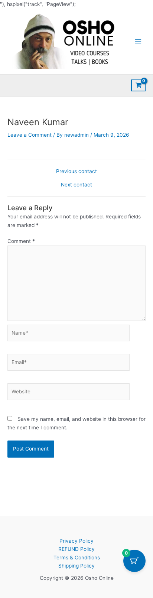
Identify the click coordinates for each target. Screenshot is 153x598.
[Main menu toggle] (138, 41)
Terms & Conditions (76, 557)
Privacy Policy (76, 541)
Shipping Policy (76, 566)
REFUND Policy (76, 549)
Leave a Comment (29, 135)
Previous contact (76, 171)
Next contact (76, 185)
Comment (21, 241)
